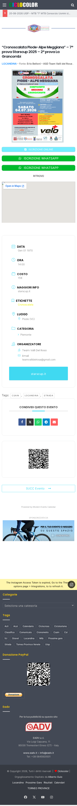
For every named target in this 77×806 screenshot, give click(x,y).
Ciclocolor (63, 769)
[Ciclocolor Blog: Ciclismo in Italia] (23, 4)
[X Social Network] (30, 420)
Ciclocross (44, 624)
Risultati (48, 781)
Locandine (18, 781)
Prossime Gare (34, 781)
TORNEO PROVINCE (39, 786)
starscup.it (24, 290)
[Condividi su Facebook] (22, 420)
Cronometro (43, 630)
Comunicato (26, 630)
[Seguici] (71, 583)
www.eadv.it (30, 751)
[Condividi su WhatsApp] (38, 420)
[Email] (54, 420)
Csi (66, 630)
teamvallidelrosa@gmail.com (39, 357)
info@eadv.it (47, 751)
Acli (6, 624)
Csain (14, 394)
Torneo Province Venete (28, 643)
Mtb (41, 637)
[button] (38, 529)
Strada (46, 394)
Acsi (15, 624)
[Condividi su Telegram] (46, 420)
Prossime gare (55, 637)
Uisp (47, 643)
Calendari (59, 781)
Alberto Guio (55, 775)
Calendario (28, 624)
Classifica (10, 630)
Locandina (30, 394)
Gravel (15, 637)
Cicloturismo (60, 624)
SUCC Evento (35, 487)
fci (6, 637)
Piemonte (25, 333)
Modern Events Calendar (44, 505)
